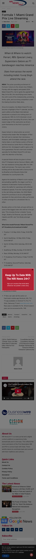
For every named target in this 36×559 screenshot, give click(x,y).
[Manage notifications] (31, 554)
